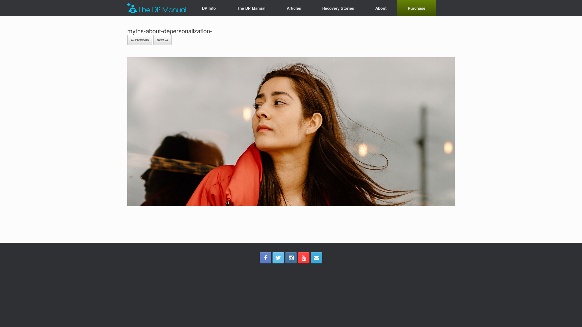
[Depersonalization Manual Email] (316, 257)
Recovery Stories (338, 8)
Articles (294, 8)
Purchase (416, 8)
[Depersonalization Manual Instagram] (291, 257)
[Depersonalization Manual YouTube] (303, 257)
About (380, 8)
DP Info (209, 8)
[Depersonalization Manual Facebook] (265, 257)
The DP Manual (251, 8)
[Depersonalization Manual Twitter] (278, 257)
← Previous (140, 40)
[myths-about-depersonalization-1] (291, 204)
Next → (162, 40)
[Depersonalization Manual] (157, 8)
